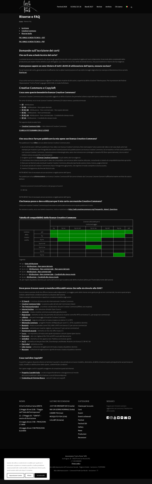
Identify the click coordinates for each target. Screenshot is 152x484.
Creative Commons (29, 31)
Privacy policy (76, 464)
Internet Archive (28, 309)
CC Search (25, 301)
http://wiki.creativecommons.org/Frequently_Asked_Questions (93, 209)
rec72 (24, 341)
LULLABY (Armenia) (57, 420)
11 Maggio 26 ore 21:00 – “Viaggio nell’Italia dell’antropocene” (31, 410)
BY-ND (24, 107)
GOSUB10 (25, 339)
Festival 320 (82, 423)
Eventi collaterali (84, 416)
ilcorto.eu (22, 72)
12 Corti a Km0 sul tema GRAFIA (30, 406)
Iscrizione (25, 28)
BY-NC (24, 113)
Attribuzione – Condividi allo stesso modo (43, 277)
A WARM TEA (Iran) (56, 413)
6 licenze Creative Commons (47, 157)
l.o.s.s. (24, 333)
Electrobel (26, 344)
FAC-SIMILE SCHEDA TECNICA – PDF (32, 42)
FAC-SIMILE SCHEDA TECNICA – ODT (32, 37)
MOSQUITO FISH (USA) (58, 416)
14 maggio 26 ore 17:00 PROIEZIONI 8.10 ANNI (32, 429)
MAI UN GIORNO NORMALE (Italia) (62, 409)
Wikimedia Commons (30, 323)
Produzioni (82, 434)
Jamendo (25, 312)
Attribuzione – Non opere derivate (40, 266)
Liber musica (26, 347)
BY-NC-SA (25, 115)
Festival (81, 420)
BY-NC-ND (25, 110)
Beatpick (25, 325)
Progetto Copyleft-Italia (31, 372)
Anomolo (25, 328)
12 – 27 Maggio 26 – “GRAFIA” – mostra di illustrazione (30, 417)
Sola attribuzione (31, 264)
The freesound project (30, 306)
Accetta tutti (41, 475)
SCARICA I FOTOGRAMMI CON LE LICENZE (34, 130)
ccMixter (25, 317)
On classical (26, 320)
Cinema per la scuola (85, 406)
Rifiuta (29, 475)
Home (21, 21)
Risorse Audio (27, 33)
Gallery (80, 427)
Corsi (80, 409)
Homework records (29, 331)
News (80, 430)
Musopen (25, 349)
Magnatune (26, 315)
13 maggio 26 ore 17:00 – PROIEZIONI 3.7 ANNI (32, 423)
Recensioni (82, 437)
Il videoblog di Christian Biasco (33, 378)
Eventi (80, 413)
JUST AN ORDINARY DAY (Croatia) (62, 406)
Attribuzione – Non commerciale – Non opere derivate (49, 269)
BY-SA (24, 118)
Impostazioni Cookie (15, 475)
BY (23, 104)
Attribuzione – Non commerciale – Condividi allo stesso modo (52, 274)
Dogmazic (25, 336)
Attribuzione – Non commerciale (39, 272)
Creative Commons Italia (31, 126)
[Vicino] (48, 459)
